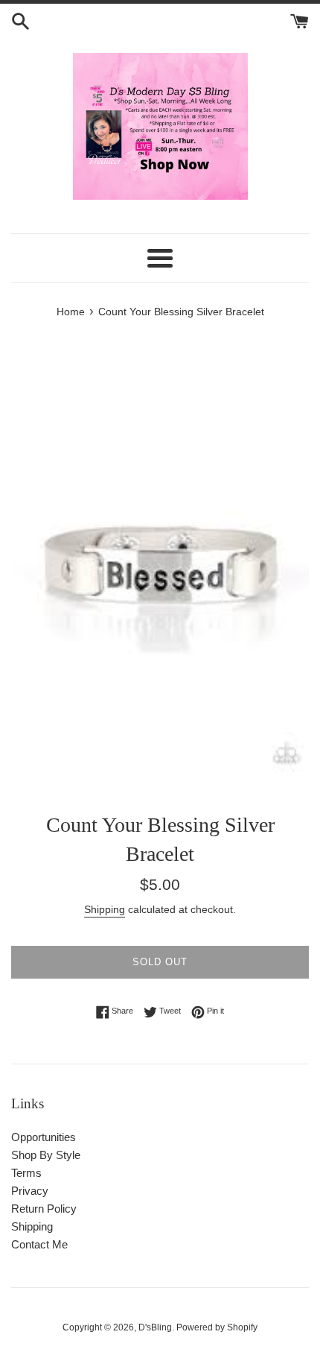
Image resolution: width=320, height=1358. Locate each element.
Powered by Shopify (216, 1327)
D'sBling (155, 1327)
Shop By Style (45, 1155)
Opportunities (43, 1137)
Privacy (29, 1190)
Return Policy (44, 1208)
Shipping (104, 909)
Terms (26, 1172)
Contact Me (39, 1244)
